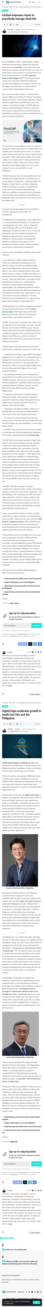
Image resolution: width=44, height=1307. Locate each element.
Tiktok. (10, 686)
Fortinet (16, 603)
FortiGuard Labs (33, 435)
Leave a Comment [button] (35, 694)
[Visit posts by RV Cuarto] (4, 652)
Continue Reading (6, 1238)
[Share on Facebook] (7, 24)
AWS (11, 603)
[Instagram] (35, 652)
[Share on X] (10, 24)
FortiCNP (18, 67)
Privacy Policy (26, 1301)
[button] (36, 1302)
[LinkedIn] (41, 652)
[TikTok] (40, 1291)
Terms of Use (9, 1303)
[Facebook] (30, 652)
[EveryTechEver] (13, 2)
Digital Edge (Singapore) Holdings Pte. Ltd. (18, 763)
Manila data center (32, 795)
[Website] (28, 652)
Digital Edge (13, 1142)
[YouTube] (33, 652)
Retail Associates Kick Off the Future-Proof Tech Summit (22, 578)
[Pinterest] (38, 652)
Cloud (5, 10)
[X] (29, 1291)
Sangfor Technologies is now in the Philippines (19, 582)
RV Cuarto (10, 29)
